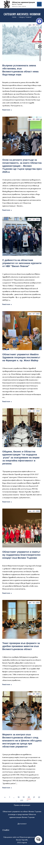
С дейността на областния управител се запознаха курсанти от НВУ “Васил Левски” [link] (21, 263)
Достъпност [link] (22, 824)
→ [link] (27, 801)
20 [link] (29, 797)
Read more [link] (6, 110)
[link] (39, 21)
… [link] (13, 797)
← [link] (5, 797)
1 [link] (9, 797)
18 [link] (18, 797)
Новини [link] (22, 78)
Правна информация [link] (22, 805)
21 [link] (34, 797)
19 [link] (24, 797)
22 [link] (39, 797)
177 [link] (21, 801)
